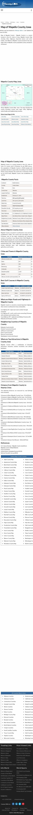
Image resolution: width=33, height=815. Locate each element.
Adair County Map (8, 459)
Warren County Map (9, 538)
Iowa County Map (16, 116)
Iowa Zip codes (5, 119)
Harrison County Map (9, 496)
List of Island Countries (7, 787)
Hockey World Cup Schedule (24, 791)
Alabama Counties (9, 696)
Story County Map (9, 533)
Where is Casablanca (22, 760)
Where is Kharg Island (6, 771)
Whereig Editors (19, 30)
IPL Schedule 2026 (21, 784)
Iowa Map (4, 116)
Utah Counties (29, 733)
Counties (22, 22)
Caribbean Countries (6, 785)
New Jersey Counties (9, 722)
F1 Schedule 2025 (21, 789)
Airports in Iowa (24, 119)
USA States (12, 22)
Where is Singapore (6, 751)
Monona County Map (9, 517)
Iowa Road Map (15, 124)
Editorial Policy (6, 810)
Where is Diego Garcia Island (8, 764)
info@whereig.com (19, 799)
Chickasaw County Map (10, 475)
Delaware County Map (10, 483)
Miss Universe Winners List (23, 751)
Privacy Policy (23, 808)
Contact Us (15, 808)
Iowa (18, 22)
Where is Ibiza (4, 757)
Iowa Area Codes (5, 121)
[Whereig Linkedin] (16, 804)
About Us (7, 808)
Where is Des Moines (26, 124)
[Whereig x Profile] (20, 804)
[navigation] (2, 10)
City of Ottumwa (5, 449)
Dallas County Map (9, 480)
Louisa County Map (9, 509)
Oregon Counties (8, 727)
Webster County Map (9, 541)
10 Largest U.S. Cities (22, 748)
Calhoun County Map (9, 470)
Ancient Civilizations (6, 789)
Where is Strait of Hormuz (23, 753)
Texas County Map (9, 733)
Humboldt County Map (10, 499)
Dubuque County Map (10, 486)
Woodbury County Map (10, 543)
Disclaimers (15, 810)
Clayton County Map (9, 478)
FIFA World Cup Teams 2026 (24, 780)
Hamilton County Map (9, 493)
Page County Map (8, 522)
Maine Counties (8, 712)
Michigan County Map (9, 714)
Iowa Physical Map (6, 124)
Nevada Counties (8, 720)
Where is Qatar (5, 753)
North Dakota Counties (10, 725)
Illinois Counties (8, 706)
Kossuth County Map (9, 507)
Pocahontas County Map (10, 525)
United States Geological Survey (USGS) (11, 451)
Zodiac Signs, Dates (21, 762)
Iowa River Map (24, 121)
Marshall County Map (9, 514)
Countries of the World (7, 780)
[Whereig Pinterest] (23, 804)
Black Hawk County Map (10, 464)
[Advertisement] (16, 62)
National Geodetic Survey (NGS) (9, 453)
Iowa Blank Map (15, 121)
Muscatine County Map (10, 520)
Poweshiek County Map (10, 528)
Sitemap (29, 810)
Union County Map (9, 535)
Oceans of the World (6, 773)
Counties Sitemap (21, 764)
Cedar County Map (9, 472)
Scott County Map (9, 530)
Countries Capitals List (7, 778)
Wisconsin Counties (9, 738)
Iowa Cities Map (25, 116)
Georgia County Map (9, 704)
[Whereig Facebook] (13, 804)
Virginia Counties (8, 735)
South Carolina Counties (10, 730)
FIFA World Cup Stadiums (23, 782)
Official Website (16, 226)
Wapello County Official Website (9, 447)
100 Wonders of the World (8, 775)
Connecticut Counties (10, 701)
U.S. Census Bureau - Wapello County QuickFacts (14, 446)
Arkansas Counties (9, 699)
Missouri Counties (9, 717)
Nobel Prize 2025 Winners (23, 755)
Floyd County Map (8, 488)
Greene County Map (9, 491)
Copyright (22, 810)
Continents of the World (7, 782)
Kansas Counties (8, 709)
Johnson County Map (9, 504)
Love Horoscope (20, 757)
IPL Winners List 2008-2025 (23, 786)
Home (2, 22)
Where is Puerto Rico (6, 762)
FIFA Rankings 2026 (21, 777)
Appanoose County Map (10, 462)
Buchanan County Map (10, 467)
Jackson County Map (9, 501)
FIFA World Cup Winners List (24, 775)
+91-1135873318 (6, 799)
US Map (7, 22)
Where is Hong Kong (6, 748)
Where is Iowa (15, 119)
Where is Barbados (6, 755)
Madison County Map (9, 512)
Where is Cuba (4, 760)
